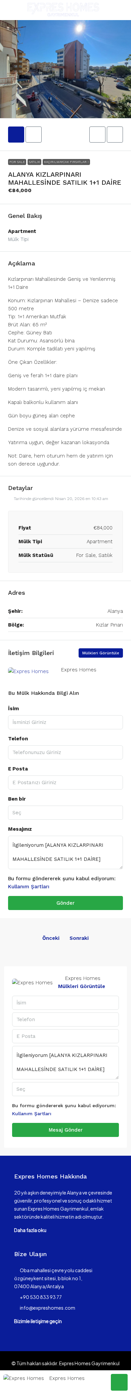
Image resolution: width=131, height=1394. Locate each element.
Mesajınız (20, 829)
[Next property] (107, 938)
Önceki (50, 938)
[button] (65, 69)
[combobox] (65, 813)
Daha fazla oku (30, 1230)
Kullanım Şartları (28, 887)
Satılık (34, 162)
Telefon (18, 739)
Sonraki (79, 938)
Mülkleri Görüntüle (100, 653)
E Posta (18, 769)
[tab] (16, 135)
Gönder (65, 903)
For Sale (17, 162)
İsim (13, 709)
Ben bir (17, 799)
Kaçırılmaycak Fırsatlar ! (66, 162)
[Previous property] (24, 938)
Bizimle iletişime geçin (38, 1321)
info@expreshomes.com (47, 1308)
